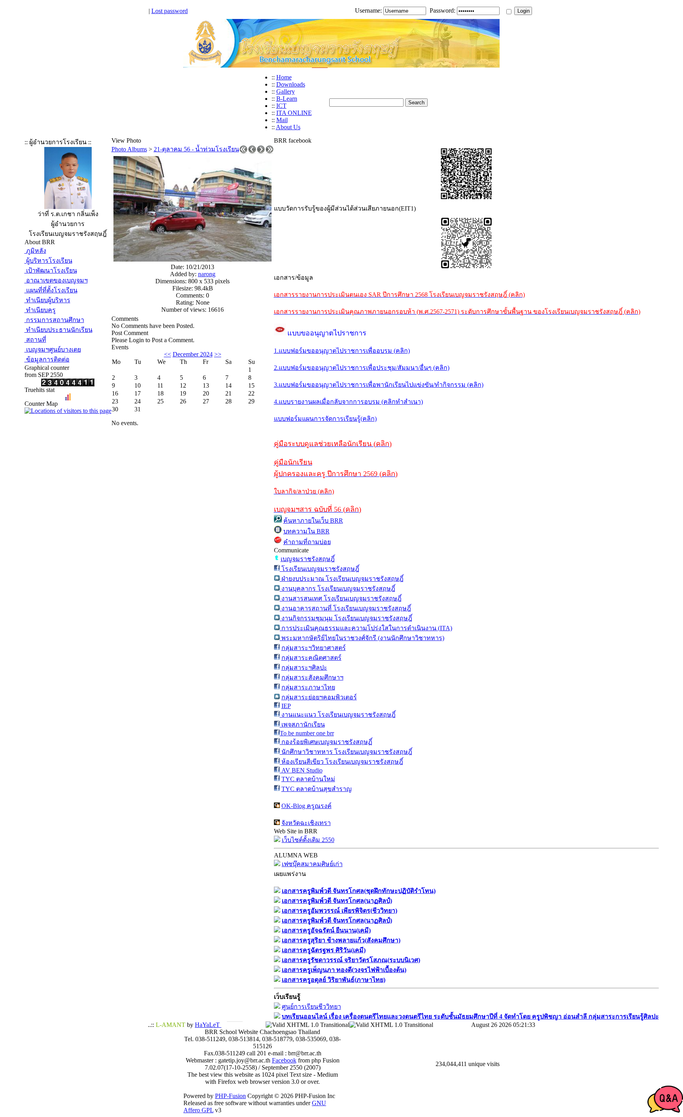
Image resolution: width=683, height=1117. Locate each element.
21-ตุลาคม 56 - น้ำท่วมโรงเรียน (196, 149)
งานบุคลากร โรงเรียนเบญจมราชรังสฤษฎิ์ (337, 588)
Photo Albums (129, 149)
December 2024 (193, 354)
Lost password (169, 11)
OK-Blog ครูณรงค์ (306, 805)
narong (206, 274)
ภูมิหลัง (35, 250)
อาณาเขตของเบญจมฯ (56, 280)
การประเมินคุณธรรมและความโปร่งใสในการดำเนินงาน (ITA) (366, 628)
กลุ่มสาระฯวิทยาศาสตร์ (313, 647)
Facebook (284, 1060)
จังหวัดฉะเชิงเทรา (306, 822)
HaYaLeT (208, 1024)
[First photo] (243, 151)
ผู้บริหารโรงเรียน (48, 260)
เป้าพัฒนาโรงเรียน (51, 270)
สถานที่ (35, 339)
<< (167, 354)
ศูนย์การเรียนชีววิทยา (311, 1006)
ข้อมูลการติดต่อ (47, 359)
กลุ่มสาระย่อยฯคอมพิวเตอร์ (319, 697)
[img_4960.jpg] (192, 259)
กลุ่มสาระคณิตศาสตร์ (311, 657)
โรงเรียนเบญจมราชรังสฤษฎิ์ (319, 568)
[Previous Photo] (252, 151)
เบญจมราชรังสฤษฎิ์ (308, 559)
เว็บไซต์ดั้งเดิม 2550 (308, 839)
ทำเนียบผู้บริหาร (47, 300)
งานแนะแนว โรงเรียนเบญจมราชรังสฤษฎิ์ (338, 714)
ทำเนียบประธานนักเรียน (58, 329)
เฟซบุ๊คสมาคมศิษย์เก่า (312, 864)
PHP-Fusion (230, 1096)
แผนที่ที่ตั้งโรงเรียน (51, 290)
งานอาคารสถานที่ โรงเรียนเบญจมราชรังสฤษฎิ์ (345, 608)
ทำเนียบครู (40, 310)
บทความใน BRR (306, 531)
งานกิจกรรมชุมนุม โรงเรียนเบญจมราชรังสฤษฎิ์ (346, 618)
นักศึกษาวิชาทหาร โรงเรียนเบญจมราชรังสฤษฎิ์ (346, 751)
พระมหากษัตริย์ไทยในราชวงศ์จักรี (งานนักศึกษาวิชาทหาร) (362, 638)
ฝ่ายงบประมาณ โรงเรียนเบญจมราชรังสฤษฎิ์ (342, 578)
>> (217, 354)
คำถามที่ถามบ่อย (307, 542)
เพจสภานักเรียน (302, 724)
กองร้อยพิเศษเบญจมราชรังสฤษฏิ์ (326, 741)
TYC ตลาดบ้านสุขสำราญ (316, 788)
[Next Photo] (261, 151)
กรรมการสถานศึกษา (54, 319)
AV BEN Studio (301, 770)
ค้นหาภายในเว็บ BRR (313, 520)
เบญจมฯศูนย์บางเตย (53, 349)
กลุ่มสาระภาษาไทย (308, 687)
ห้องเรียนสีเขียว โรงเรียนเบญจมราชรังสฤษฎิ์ (341, 761)
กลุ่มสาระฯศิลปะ (304, 667)
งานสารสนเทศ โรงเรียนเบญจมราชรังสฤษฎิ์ (341, 598)
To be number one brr (307, 733)
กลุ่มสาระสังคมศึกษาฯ (312, 677)
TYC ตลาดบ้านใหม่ (308, 779)
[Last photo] (269, 151)
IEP (286, 706)
